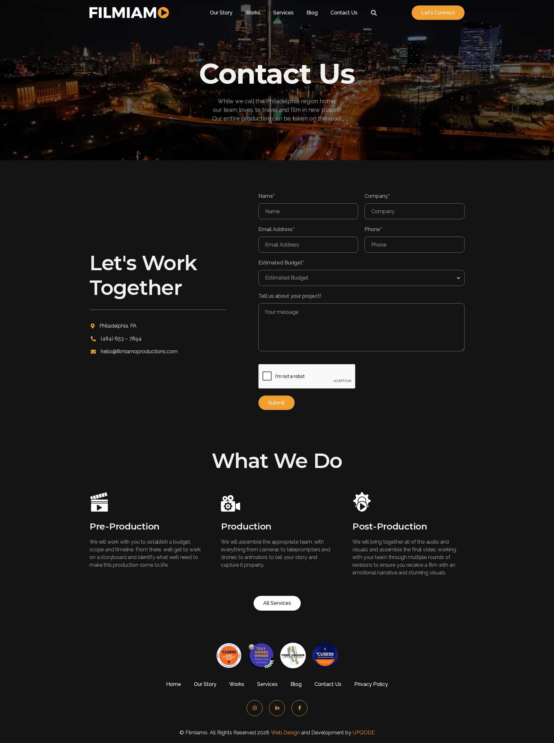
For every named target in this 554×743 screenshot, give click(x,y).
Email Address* (276, 229)
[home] (129, 12)
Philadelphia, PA (118, 326)
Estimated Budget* (281, 263)
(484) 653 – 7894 (121, 339)
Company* (377, 196)
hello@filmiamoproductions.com (139, 351)
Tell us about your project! (289, 296)
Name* (266, 196)
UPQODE (364, 733)
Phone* (373, 229)
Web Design (285, 733)
